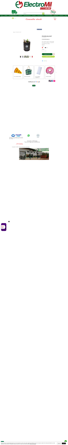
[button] (55, 18)
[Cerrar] (66, 443)
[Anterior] (11, 72)
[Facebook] (52, 81)
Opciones (59, 443)
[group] (34, 72)
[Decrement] (42, 51)
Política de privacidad (33, 443)
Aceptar (64, 443)
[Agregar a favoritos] (54, 54)
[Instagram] (54, 81)
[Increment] (45, 51)
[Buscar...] (43, 14)
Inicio (14, 32)
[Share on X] (46, 60)
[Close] (9, 221)
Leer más (43, 44)
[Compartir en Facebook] (42, 60)
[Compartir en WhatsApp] (44, 60)
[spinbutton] (44, 51)
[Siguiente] (56, 72)
